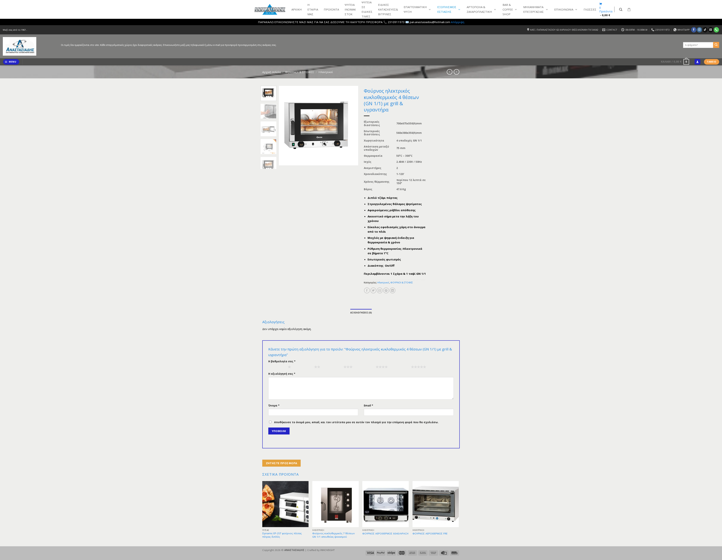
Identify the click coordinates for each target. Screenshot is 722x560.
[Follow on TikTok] (705, 29)
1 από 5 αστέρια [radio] (277, 366)
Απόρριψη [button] (457, 22)
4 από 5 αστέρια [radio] (365, 366)
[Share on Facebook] (367, 290)
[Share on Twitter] (373, 290)
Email (368, 405)
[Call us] (716, 29)
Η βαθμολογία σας (281, 361)
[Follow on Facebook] (693, 29)
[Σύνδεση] (697, 62)
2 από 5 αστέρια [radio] (303, 366)
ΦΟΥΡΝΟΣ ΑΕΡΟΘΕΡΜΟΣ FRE (430, 533)
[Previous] (285, 125)
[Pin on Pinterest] (386, 290)
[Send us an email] (710, 29)
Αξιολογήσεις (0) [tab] (361, 312)
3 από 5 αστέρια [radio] (333, 366)
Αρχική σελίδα (271, 72)
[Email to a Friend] (380, 290)
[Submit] (716, 45)
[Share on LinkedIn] (392, 290)
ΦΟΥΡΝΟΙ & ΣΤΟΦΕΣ (299, 72)
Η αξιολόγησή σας (281, 373)
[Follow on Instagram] (699, 29)
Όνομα (273, 405)
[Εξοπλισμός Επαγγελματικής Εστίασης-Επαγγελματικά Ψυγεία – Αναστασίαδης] (29, 46)
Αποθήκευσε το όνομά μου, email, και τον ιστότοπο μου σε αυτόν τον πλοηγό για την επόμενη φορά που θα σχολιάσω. (356, 422)
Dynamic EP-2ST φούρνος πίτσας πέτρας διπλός (282, 535)
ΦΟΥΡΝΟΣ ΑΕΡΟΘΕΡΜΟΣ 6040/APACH (385, 533)
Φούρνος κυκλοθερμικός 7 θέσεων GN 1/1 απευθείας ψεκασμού (333, 535)
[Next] (352, 125)
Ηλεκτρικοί (326, 72)
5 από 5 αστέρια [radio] (400, 366)
